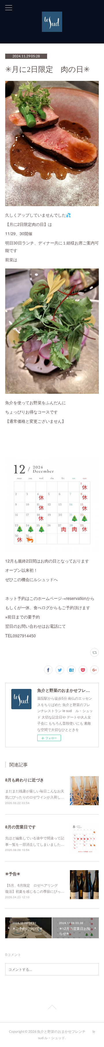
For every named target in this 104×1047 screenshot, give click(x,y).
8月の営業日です (20, 827)
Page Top (52, 1008)
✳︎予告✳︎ (12, 874)
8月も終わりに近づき (24, 780)
